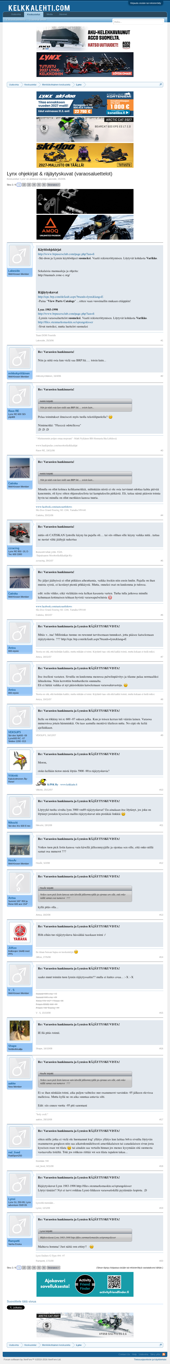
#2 (162, 376)
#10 (161, 789)
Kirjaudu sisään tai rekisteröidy (145, 3)
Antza (12, 647)
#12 (161, 863)
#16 (161, 1048)
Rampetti (14, 1240)
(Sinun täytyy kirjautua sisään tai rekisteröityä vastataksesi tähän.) (129, 1267)
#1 (162, 340)
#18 (161, 1166)
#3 (162, 450)
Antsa (12, 897)
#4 (162, 515)
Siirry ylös (155, 1354)
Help (134, 1354)
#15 (161, 1013)
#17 (161, 1119)
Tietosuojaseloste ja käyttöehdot (150, 1359)
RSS (163, 1354)
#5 (162, 560)
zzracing (13, 548)
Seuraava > (53, 184)
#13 (161, 915)
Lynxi (11, 1199)
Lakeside (52, 179)
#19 (161, 1208)
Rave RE (13, 411)
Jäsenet (63, 14)
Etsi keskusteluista (15, 19)
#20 (161, 1261)
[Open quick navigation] (160, 84)
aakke (12, 1083)
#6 (162, 615)
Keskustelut (33, 14)
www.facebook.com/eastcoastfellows (54, 506)
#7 (162, 657)
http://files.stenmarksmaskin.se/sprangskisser (65, 322)
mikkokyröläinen (19, 373)
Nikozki (13, 822)
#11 (161, 825)
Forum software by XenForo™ (32, 1359)
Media (50, 14)
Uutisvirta (16, 14)
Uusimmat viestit (37, 19)
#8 (162, 699)
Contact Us (124, 1354)
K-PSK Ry (52, 784)
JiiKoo (12, 947)
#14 (161, 957)
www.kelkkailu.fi (68, 784)
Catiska (13, 483)
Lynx (22, 179)
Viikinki (13, 775)
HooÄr (12, 860)
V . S (11, 990)
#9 (162, 735)
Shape (12, 1045)
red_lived (14, 1152)
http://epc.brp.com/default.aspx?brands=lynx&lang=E (70, 297)
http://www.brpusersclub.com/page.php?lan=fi (66, 254)
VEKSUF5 (14, 732)
